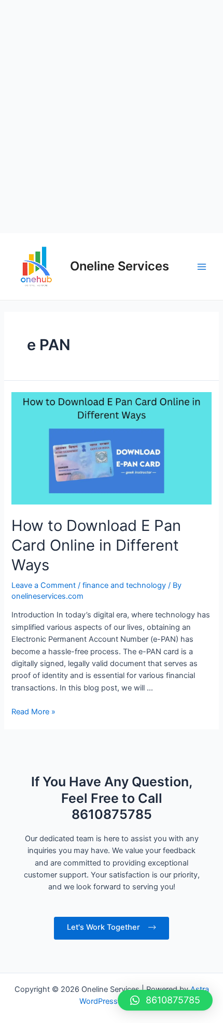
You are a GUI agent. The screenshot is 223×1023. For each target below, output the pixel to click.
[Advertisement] (111, 116)
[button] (165, 1000)
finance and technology (124, 585)
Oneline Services (119, 265)
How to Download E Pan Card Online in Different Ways (96, 545)
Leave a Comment (43, 585)
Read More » (33, 711)
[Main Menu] (202, 267)
